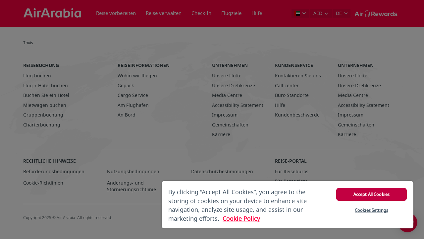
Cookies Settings (371, 210)
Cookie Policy (241, 218)
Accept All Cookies (371, 194)
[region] (287, 204)
